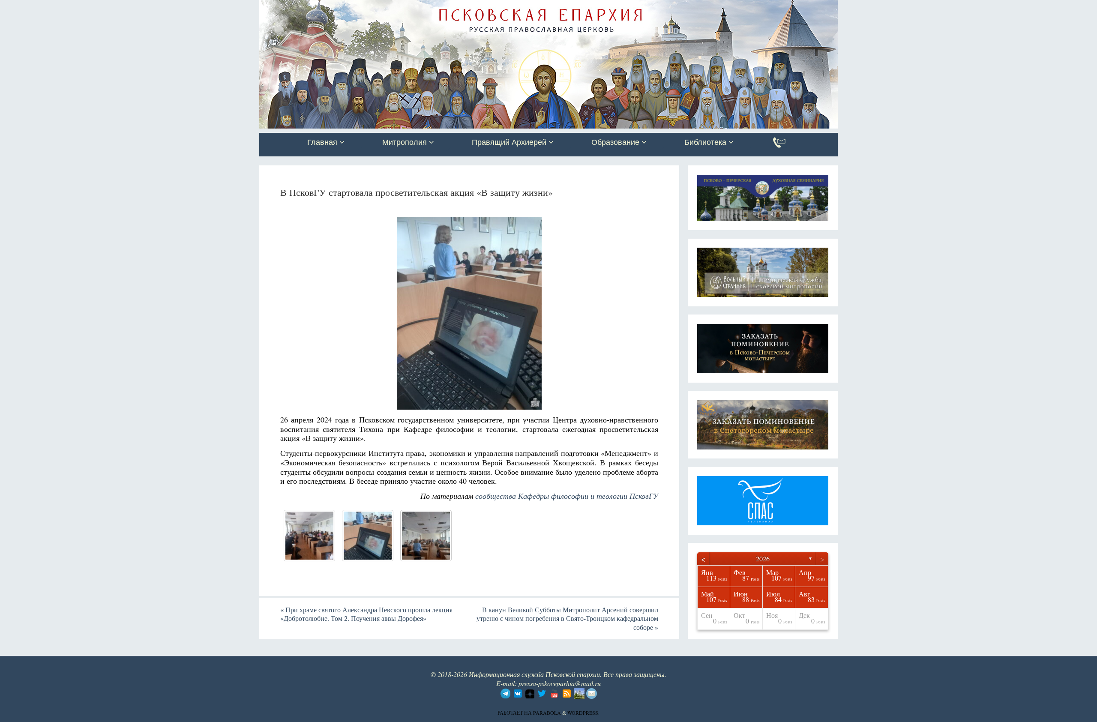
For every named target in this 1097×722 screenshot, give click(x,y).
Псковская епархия (380, 7)
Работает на (515, 712)
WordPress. (583, 712)
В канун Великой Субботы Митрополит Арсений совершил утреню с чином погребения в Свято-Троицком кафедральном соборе (567, 618)
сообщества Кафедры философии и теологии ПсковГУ (566, 496)
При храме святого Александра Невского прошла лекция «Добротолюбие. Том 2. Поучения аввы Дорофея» (366, 614)
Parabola (547, 712)
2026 (763, 558)
